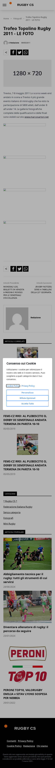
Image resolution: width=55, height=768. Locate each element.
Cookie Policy (12, 385)
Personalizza (27, 392)
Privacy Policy (28, 385)
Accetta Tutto (27, 403)
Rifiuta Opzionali (27, 398)
